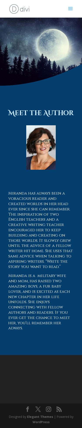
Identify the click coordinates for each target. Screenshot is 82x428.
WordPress (41, 422)
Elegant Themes (40, 417)
